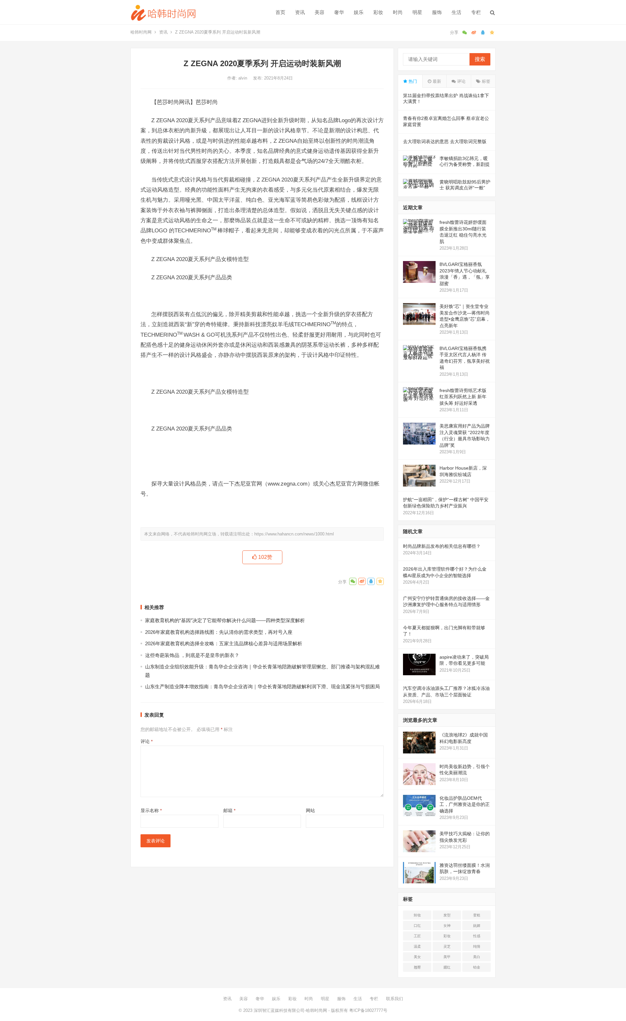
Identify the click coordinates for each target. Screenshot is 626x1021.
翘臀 (417, 967)
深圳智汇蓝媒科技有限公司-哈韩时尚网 (290, 1010)
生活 (456, 12)
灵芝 (447, 946)
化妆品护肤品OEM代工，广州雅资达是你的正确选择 (465, 804)
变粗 (476, 915)
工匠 (417, 936)
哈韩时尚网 (141, 32)
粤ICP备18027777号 (368, 1010)
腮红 (447, 967)
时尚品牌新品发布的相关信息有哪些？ (442, 546)
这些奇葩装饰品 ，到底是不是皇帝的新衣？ (192, 655)
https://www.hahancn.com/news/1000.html (294, 534)
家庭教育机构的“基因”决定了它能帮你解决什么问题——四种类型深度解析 (225, 620)
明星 (417, 12)
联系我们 (394, 998)
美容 (319, 12)
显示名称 (151, 810)
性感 (476, 936)
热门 (412, 81)
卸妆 (417, 915)
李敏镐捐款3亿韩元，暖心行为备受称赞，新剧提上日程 (465, 164)
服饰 (437, 12)
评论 (147, 741)
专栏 (476, 12)
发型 (447, 915)
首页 (280, 12)
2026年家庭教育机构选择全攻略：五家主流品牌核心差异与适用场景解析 (223, 643)
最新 (436, 81)
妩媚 (476, 925)
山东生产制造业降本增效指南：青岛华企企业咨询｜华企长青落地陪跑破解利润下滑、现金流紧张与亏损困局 (262, 686)
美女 (417, 957)
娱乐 (359, 12)
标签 (485, 81)
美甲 (447, 957)
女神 (447, 925)
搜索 (480, 59)
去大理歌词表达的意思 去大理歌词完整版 (444, 141)
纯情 (476, 946)
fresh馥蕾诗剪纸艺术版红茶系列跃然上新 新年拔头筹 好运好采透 (463, 397)
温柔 (417, 946)
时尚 (398, 12)
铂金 (476, 967)
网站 (310, 810)
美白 (476, 957)
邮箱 (229, 810)
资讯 (300, 12)
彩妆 (378, 12)
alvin (243, 78)
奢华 (339, 12)
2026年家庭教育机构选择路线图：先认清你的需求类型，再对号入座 (218, 632)
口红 (417, 925)
